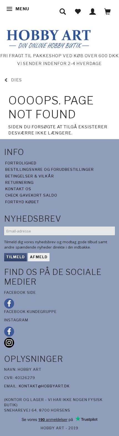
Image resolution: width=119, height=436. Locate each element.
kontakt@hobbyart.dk (44, 386)
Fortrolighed (21, 163)
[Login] (92, 11)
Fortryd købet (22, 202)
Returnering (19, 182)
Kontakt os (18, 189)
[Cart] (107, 11)
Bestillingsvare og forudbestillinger (49, 169)
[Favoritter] (77, 11)
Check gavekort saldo (31, 195)
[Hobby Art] (48, 38)
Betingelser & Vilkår (29, 176)
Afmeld (39, 257)
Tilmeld (15, 257)
